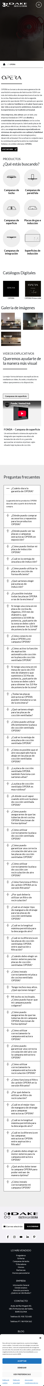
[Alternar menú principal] (39, 5)
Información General (21, 1285)
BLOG (21, 1331)
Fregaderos (21, 1255)
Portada (5, 64)
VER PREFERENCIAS (22, 1374)
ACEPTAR (22, 1361)
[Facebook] (8, 1237)
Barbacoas (21, 1270)
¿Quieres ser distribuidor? (21, 1293)
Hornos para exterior (21, 1273)
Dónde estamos (21, 1288)
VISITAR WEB (7, 149)
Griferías (21, 1258)
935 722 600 (26, 1316)
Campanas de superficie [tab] (16, 396)
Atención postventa (21, 1290)
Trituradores (21, 1264)
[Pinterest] (34, 1237)
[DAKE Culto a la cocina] (13, 1338)
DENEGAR (22, 1367)
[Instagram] (14, 1237)
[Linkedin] (28, 1237)
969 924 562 (26, 1321)
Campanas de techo (21, 1261)
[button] (40, 1338)
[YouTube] (21, 1237)
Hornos (21, 1267)
